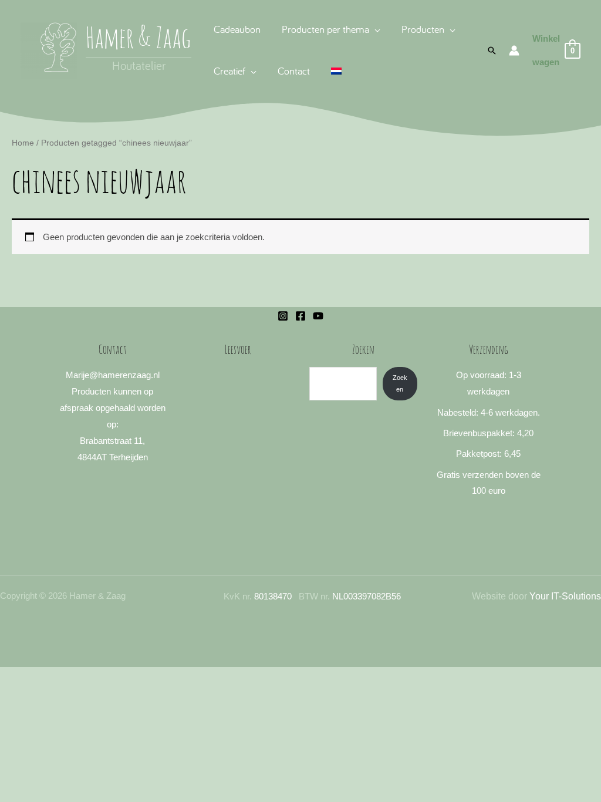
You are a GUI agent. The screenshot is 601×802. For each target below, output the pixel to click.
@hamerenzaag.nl (124, 375)
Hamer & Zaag (138, 40)
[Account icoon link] (514, 50)
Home (23, 143)
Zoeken (400, 383)
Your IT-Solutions (565, 596)
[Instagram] (283, 316)
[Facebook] (300, 316)
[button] (374, 29)
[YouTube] (318, 316)
